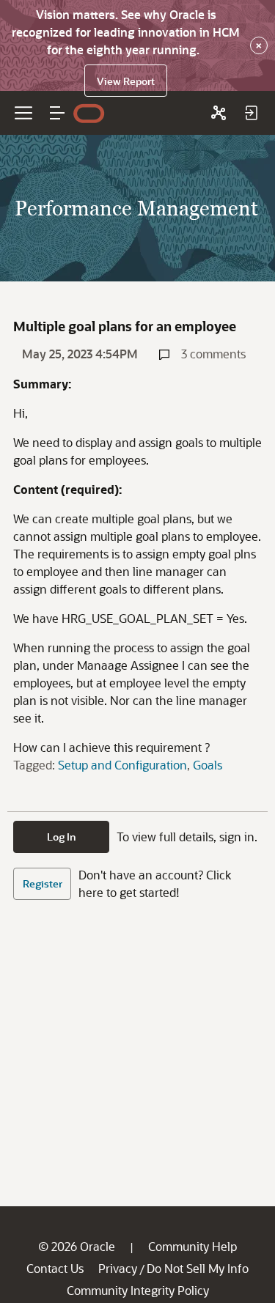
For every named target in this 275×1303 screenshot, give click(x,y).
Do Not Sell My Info (198, 1268)
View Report (126, 81)
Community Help (192, 1246)
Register (42, 883)
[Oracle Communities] (218, 113)
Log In (61, 837)
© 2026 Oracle (76, 1246)
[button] (57, 113)
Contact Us (55, 1268)
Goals (207, 764)
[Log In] (251, 113)
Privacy (117, 1268)
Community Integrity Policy (138, 1290)
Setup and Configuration (122, 764)
